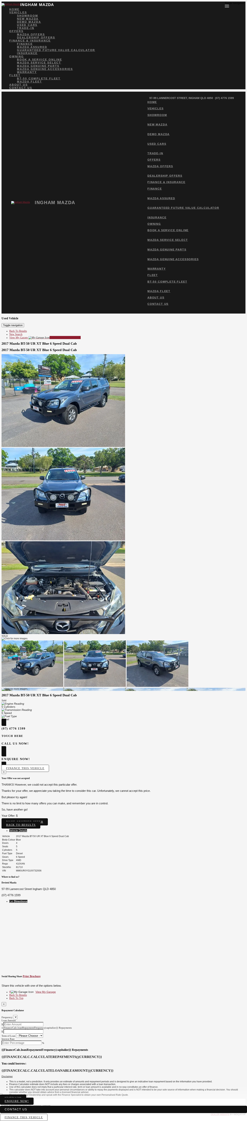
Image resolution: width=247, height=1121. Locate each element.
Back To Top (16, 998)
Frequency (7, 1017)
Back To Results (18, 331)
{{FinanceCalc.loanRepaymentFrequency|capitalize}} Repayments (37, 1027)
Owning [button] (16, 56)
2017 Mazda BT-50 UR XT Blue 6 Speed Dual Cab (39, 343)
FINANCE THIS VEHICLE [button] (24, 1117)
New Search (15, 334)
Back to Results (21, 824)
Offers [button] (16, 31)
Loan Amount (9, 1020)
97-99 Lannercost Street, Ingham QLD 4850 (181, 98)
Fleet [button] (15, 75)
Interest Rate (8, 1038)
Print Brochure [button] (32, 976)
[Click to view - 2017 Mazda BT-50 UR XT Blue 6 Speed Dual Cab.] (33, 686)
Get (18, 901)
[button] (123, 1076)
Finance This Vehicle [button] (25, 768)
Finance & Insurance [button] (30, 40)
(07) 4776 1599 (224, 98)
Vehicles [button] (18, 12)
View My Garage (45, 337)
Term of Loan (8, 1035)
